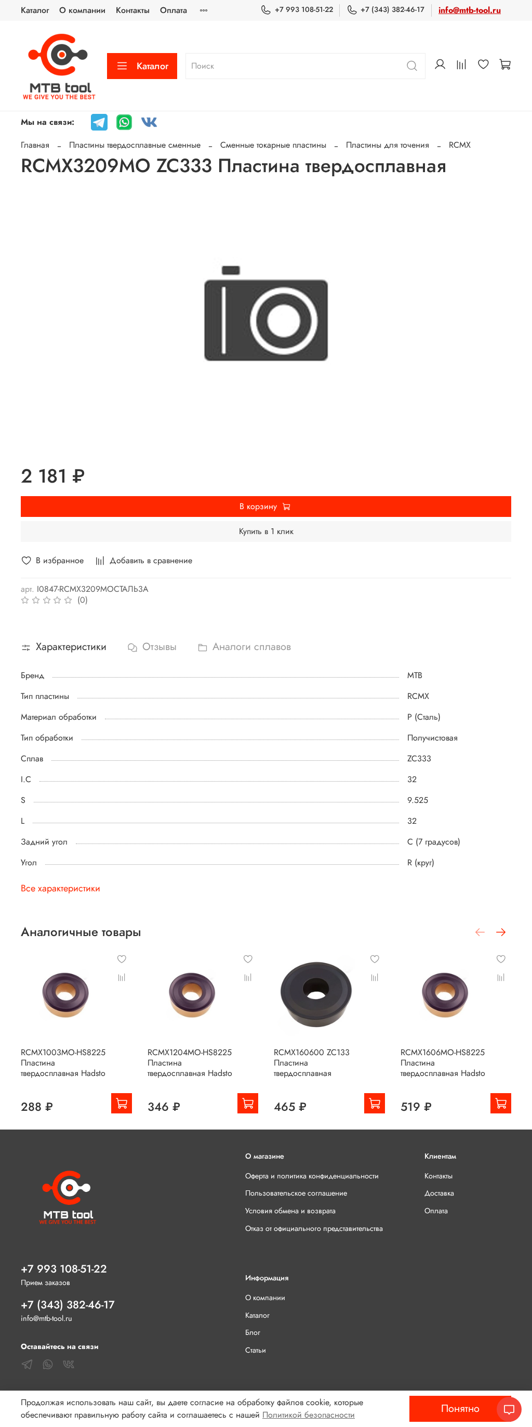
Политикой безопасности (308, 1415)
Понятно (460, 1408)
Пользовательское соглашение (296, 1193)
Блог (252, 1332)
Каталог (35, 10)
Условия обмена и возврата (290, 1210)
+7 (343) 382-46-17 (392, 9)
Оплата (173, 10)
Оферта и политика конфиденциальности (312, 1176)
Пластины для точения (387, 145)
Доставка (439, 1193)
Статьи (255, 1350)
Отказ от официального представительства (314, 1228)
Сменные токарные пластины (273, 145)
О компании (82, 10)
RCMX (460, 145)
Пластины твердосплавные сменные (135, 145)
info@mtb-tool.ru (469, 10)
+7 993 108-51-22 (303, 9)
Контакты (133, 10)
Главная (35, 145)
